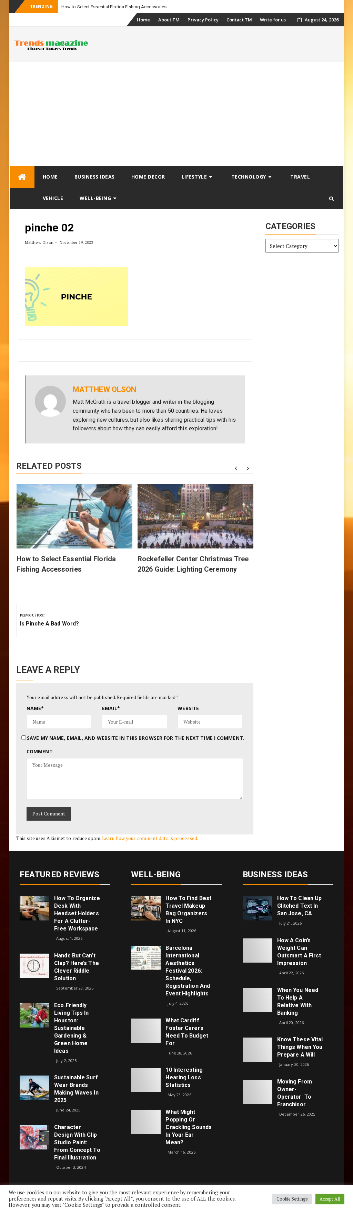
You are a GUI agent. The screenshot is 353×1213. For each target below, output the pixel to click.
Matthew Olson (39, 242)
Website (188, 708)
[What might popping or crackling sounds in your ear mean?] (146, 1121)
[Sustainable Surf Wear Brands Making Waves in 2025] (34, 1087)
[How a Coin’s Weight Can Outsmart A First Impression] (257, 950)
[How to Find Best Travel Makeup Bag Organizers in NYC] (146, 908)
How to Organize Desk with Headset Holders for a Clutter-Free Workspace (77, 913)
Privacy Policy (203, 20)
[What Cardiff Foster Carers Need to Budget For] (146, 1029)
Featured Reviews (60, 874)
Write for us (273, 20)
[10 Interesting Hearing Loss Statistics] (146, 1079)
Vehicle (53, 198)
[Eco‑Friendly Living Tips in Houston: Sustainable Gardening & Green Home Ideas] (34, 1014)
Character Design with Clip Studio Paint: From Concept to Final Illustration (77, 1142)
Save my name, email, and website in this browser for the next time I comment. (135, 738)
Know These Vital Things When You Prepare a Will (300, 1047)
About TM (169, 20)
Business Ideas (94, 176)
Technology (248, 176)
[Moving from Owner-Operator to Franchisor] (257, 1091)
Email (111, 708)
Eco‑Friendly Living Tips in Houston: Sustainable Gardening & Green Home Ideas (71, 1028)
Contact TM (239, 20)
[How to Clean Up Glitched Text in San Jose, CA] (257, 908)
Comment (40, 751)
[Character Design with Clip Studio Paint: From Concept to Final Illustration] (34, 1136)
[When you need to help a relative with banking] (257, 999)
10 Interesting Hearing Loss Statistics (183, 1077)
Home (143, 20)
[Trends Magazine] (22, 177)
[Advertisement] (176, 114)
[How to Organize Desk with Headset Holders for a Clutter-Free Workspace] (34, 908)
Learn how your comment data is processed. (150, 838)
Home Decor (148, 176)
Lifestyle (194, 176)
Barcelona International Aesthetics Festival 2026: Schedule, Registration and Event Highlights (187, 971)
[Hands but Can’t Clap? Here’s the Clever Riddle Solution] (34, 965)
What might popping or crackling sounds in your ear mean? (188, 1127)
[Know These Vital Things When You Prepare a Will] (257, 1049)
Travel (300, 176)
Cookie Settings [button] (292, 1199)
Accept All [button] (330, 1199)
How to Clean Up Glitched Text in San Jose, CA (299, 906)
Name (35, 708)
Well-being (95, 198)
